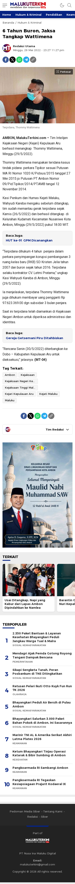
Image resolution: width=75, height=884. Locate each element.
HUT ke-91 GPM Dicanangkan (29, 240)
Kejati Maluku (48, 393)
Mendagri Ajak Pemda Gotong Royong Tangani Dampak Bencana (42, 655)
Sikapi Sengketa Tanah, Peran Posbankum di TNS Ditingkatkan (37, 672)
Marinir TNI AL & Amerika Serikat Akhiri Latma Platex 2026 (42, 737)
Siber (44, 816)
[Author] (6, 48)
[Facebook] (5, 60)
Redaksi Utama (24, 46)
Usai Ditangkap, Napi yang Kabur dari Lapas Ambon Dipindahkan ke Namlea (25, 604)
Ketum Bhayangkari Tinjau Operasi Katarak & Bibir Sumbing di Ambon (39, 753)
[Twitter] (12, 60)
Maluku (9, 400)
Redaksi (32, 816)
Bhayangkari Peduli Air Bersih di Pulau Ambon (41, 704)
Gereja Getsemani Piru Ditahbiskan (34, 338)
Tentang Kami (52, 811)
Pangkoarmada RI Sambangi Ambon (40, 767)
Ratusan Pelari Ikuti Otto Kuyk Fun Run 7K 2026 (42, 688)
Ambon (10, 374)
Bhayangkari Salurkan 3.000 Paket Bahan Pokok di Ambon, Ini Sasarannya (42, 720)
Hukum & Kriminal (28, 14)
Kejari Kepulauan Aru (19, 393)
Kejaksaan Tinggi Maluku (21, 387)
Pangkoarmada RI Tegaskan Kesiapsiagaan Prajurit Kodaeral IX (39, 782)
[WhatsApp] (19, 60)
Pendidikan (54, 14)
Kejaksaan (28, 374)
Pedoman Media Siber (25, 811)
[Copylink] (33, 60)
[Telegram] (26, 60)
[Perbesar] (37, 121)
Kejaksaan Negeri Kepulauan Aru (21, 381)
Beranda (8, 22)
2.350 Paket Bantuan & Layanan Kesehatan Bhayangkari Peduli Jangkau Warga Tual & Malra (36, 637)
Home (6, 14)
